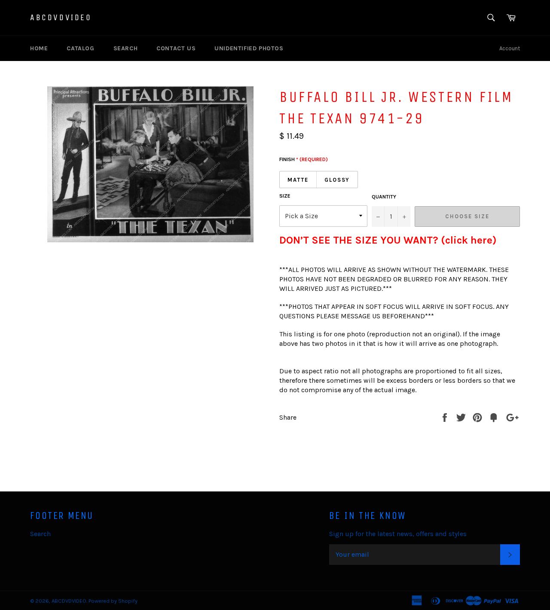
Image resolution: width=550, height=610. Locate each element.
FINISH (303, 159)
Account (509, 48)
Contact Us (176, 48)
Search (125, 48)
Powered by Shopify (113, 601)
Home (39, 48)
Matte (298, 180)
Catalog (80, 48)
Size (284, 196)
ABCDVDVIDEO (61, 17)
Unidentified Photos (248, 48)
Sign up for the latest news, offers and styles (398, 534)
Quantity (384, 197)
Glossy (337, 180)
